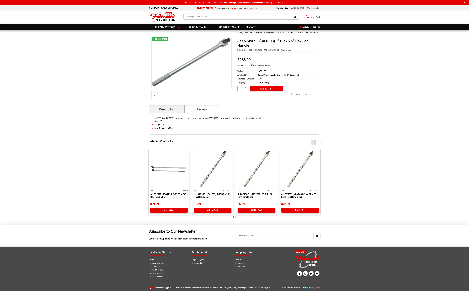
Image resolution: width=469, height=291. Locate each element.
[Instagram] (305, 273)
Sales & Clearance (229, 27)
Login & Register (198, 260)
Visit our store (314, 8)
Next (319, 142)
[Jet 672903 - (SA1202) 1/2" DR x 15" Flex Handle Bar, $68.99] (212, 169)
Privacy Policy (239, 266)
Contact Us (238, 263)
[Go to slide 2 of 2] (235, 217)
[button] (277, 65)
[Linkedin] (311, 273)
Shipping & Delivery (156, 263)
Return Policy (154, 266)
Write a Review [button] (287, 50)
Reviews (202, 109)
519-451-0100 (298, 8)
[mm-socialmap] (317, 273)
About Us (238, 260)
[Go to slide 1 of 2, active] (233, 217)
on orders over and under (229, 8)
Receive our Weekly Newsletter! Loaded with (234, 2)
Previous (313, 142)
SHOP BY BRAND (197, 27)
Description (166, 109)
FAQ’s (151, 260)
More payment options (301, 94)
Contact (251, 27)
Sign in (305, 27)
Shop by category (165, 27)
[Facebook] (299, 273)
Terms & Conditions (157, 270)
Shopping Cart (197, 263)
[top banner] (464, 2)
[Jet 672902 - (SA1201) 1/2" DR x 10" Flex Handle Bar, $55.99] (256, 169)
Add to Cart (169, 210)
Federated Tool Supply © (162, 288)
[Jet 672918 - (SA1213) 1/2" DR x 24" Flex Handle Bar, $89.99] (169, 169)
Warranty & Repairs (156, 273)
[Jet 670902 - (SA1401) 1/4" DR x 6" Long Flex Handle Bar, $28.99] (300, 169)
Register (316, 27)
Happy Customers (156, 277)
